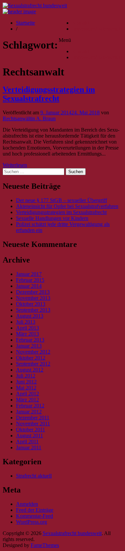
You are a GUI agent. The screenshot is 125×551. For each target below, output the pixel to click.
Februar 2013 (30, 340)
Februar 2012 (30, 405)
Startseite (25, 23)
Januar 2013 (29, 346)
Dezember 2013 (33, 292)
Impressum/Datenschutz (97, 29)
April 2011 (27, 441)
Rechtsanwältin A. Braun (29, 118)
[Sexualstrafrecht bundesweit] (19, 11)
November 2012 (33, 352)
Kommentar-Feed (34, 516)
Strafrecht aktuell (34, 476)
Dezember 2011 (32, 417)
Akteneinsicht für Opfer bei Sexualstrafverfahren (67, 206)
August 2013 (29, 316)
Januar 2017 (29, 274)
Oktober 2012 (30, 358)
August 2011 (29, 435)
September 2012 (33, 364)
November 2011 (33, 423)
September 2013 (33, 310)
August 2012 (29, 370)
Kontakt (80, 23)
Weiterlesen (15, 165)
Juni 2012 (26, 382)
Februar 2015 (30, 280)
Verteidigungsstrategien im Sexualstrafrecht (49, 94)
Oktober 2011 (30, 429)
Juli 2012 (25, 376)
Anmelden (27, 504)
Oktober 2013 (30, 304)
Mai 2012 (26, 387)
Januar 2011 (28, 447)
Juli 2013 (25, 322)
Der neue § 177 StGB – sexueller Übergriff (61, 200)
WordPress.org (31, 522)
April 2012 (27, 393)
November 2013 (33, 298)
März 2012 (27, 399)
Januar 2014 (29, 286)
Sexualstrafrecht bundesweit (72, 533)
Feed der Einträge (34, 510)
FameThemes (45, 545)
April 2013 (27, 328)
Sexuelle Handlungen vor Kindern (52, 218)
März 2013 (27, 334)
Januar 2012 (29, 411)
